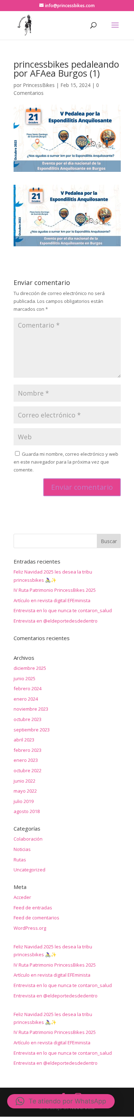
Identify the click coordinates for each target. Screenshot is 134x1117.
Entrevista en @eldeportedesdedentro (56, 621)
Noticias (22, 849)
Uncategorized (29, 869)
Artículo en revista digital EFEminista (52, 600)
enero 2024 (26, 699)
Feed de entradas (33, 907)
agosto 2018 (27, 811)
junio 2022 (24, 781)
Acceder (22, 897)
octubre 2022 (27, 770)
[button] (61, 1101)
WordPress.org (30, 928)
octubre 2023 (27, 719)
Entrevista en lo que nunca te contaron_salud (63, 610)
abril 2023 (24, 739)
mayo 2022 (25, 791)
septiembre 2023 (32, 729)
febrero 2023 (27, 750)
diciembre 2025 (30, 668)
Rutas (20, 859)
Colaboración (28, 839)
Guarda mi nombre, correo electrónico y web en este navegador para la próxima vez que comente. (66, 462)
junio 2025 (24, 678)
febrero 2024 (27, 688)
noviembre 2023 (31, 709)
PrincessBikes (39, 85)
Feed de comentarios (36, 917)
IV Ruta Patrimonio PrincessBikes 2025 (55, 590)
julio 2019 (24, 801)
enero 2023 (26, 760)
